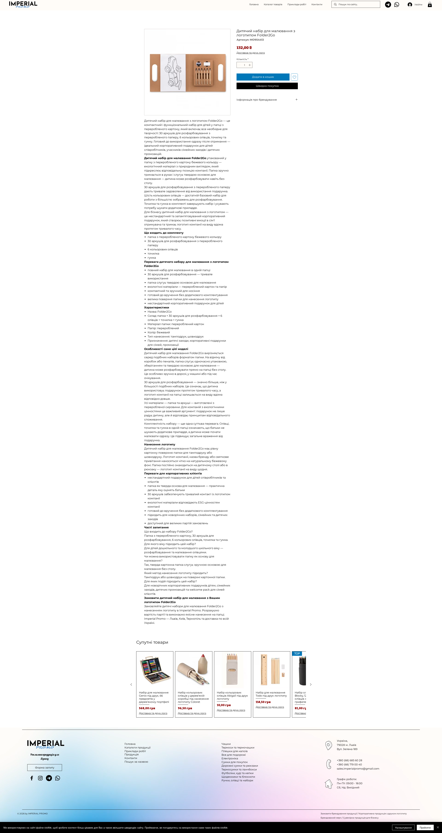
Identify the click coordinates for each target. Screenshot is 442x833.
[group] (221, 685)
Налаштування (403, 827)
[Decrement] (239, 65)
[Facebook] (32, 779)
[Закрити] (438, 827)
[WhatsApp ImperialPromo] (397, 5)
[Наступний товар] (311, 685)
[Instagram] (40, 779)
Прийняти (425, 827)
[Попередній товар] (131, 685)
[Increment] (250, 65)
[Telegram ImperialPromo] (388, 5)
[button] (273, 4)
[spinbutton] (244, 65)
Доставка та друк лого (251, 53)
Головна (150, 16)
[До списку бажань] (294, 77)
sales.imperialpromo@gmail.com (358, 769)
